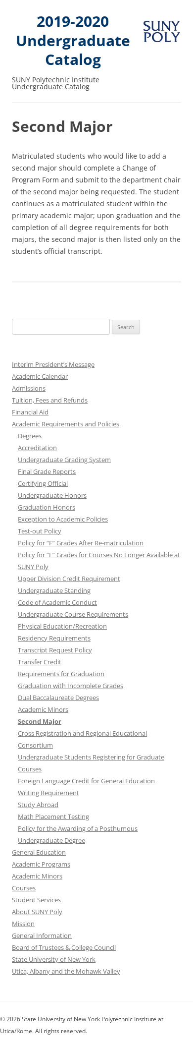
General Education (39, 852)
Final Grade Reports (47, 471)
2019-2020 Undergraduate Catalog (73, 40)
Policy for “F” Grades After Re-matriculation (81, 542)
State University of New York (54, 959)
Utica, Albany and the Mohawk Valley (66, 971)
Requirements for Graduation (61, 673)
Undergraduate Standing (54, 590)
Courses (24, 887)
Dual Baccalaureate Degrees (58, 697)
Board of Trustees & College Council (64, 947)
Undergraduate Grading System (64, 459)
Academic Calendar (40, 376)
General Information (42, 935)
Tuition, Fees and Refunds (50, 400)
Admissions (29, 388)
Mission (23, 923)
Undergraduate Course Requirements (73, 614)
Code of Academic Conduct (57, 602)
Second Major (39, 721)
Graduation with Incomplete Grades (70, 685)
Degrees (30, 435)
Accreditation (37, 447)
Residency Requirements (54, 638)
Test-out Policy (39, 530)
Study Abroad (38, 804)
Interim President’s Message (53, 364)
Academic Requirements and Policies (65, 423)
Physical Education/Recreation (62, 626)
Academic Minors (43, 709)
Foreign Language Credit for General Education (86, 780)
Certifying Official (43, 483)
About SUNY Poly (37, 911)
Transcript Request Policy (55, 649)
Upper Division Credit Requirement (69, 578)
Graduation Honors (46, 507)
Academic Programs (41, 864)
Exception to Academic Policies (63, 519)
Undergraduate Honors (52, 495)
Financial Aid (30, 412)
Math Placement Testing (53, 816)
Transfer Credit (39, 661)
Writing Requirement (48, 792)
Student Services (36, 899)
